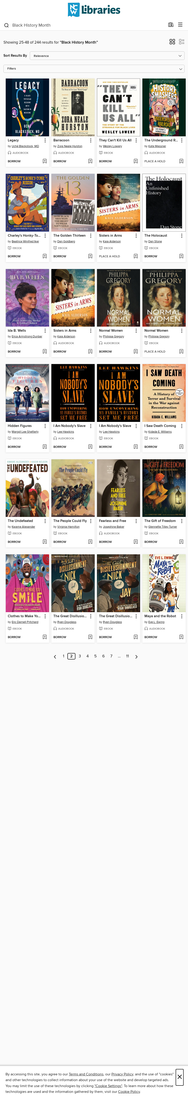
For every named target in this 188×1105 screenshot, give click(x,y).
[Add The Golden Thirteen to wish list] (90, 257)
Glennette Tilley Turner (162, 527)
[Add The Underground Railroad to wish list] (181, 162)
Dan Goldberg (66, 241)
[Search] (6, 25)
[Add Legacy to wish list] (44, 162)
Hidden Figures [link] (20, 426)
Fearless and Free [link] (112, 521)
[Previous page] (55, 656)
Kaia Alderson (112, 241)
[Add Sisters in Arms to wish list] (135, 257)
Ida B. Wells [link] (17, 331)
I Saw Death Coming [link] (160, 426)
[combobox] (84, 25)
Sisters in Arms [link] (110, 236)
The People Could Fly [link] (70, 521)
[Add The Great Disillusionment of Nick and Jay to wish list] (90, 637)
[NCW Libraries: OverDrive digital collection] (94, 9)
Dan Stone (155, 241)
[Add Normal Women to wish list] (135, 352)
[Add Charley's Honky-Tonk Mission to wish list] (44, 257)
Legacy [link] (13, 140)
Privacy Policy (122, 1074)
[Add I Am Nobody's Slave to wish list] (90, 447)
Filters (11, 69)
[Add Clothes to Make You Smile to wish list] (44, 637)
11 (127, 656)
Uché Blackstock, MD (25, 146)
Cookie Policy (129, 1091)
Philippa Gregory (113, 336)
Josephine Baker (113, 527)
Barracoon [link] (61, 140)
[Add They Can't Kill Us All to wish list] (135, 162)
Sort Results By (15, 55)
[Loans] (171, 25)
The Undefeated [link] (20, 521)
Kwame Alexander (23, 527)
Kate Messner (157, 146)
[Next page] (136, 656)
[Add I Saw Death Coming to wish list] (181, 447)
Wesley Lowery (112, 146)
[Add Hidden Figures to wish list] (44, 447)
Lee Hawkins (65, 432)
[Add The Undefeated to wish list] (44, 542)
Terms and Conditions (86, 1074)
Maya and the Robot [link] (160, 616)
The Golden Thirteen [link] (69, 236)
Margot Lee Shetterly (25, 432)
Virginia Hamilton (68, 527)
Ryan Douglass (66, 622)
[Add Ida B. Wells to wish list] (44, 352)
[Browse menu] (180, 25)
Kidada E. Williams (160, 432)
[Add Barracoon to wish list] (90, 162)
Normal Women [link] (111, 331)
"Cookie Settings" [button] (108, 1086)
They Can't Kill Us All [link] (115, 140)
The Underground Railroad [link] (161, 140)
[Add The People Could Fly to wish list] (90, 542)
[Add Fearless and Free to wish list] (135, 542)
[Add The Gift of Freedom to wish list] (181, 542)
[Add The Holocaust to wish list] (181, 257)
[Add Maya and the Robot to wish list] (181, 637)
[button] (172, 43)
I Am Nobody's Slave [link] (69, 426)
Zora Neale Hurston (69, 146)
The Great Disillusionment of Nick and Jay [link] (70, 616)
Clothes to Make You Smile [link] (25, 616)
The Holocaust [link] (155, 236)
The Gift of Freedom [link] (160, 521)
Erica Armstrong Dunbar (27, 336)
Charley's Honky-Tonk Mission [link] (25, 236)
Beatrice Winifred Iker (25, 241)
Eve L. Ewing (156, 622)
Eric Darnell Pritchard (25, 622)
